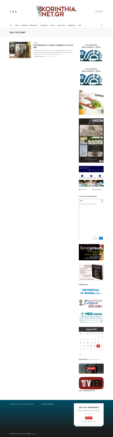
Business (35, 42)
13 (91, 343)
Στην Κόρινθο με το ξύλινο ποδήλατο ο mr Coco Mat (53, 46)
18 (84, 346)
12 (87, 343)
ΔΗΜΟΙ (17, 25)
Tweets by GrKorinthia (48, 404)
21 (94, 346)
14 (94, 343)
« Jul (80, 354)
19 (87, 346)
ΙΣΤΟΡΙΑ (52, 25)
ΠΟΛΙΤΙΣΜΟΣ (43, 25)
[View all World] (91, 369)
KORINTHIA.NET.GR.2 (40, 56)
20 (91, 346)
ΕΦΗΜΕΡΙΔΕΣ (71, 25)
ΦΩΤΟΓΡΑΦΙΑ (61, 25)
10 (80, 343)
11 (84, 343)
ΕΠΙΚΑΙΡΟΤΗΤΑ (33, 25)
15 (98, 343)
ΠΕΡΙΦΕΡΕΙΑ (25, 25)
